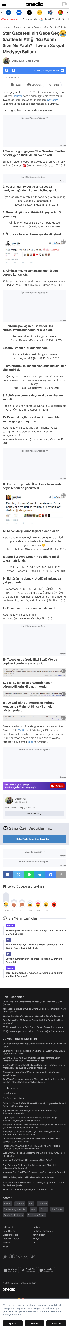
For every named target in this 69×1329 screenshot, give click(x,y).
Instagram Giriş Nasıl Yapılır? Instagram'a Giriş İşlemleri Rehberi (34, 1172)
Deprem (20, 1203)
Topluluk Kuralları (11, 1238)
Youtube (42, 1203)
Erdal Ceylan (25, 60)
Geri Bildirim (9, 1231)
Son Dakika (57, 1209)
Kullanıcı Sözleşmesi (43, 1231)
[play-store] (29, 1270)
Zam (31, 1203)
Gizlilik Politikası (10, 1235)
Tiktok (44, 1209)
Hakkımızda (8, 1227)
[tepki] (6, 904)
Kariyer (36, 1227)
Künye (36, 1238)
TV (8, 940)
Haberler (7, 27)
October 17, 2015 (55, 165)
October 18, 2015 (37, 409)
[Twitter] (19, 1256)
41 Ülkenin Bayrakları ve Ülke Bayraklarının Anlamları (28, 1177)
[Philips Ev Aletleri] (19, 12)
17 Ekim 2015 (52, 226)
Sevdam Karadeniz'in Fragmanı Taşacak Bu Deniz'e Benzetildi (34, 960)
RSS (35, 1242)
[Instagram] (5, 1256)
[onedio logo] (33, 1289)
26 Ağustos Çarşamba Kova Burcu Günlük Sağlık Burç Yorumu (33, 1031)
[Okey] (29, 12)
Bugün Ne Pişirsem (13, 1215)
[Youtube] (25, 1256)
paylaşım (52, 99)
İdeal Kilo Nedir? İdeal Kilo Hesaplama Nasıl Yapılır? (27, 1160)
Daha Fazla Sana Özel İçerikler (32, 839)
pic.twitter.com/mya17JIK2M (48, 161)
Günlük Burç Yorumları (15, 1209)
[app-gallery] (47, 1270)
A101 (33, 1209)
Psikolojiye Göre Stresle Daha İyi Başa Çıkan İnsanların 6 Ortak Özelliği (36, 932)
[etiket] (62, 33)
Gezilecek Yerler (36, 1215)
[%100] (39, 12)
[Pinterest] (32, 1256)
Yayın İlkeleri (39, 1235)
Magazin (18, 27)
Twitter (18, 96)
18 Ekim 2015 (50, 204)
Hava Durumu (9, 1093)
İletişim (6, 1246)
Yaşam (10, 925)
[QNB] (50, 12)
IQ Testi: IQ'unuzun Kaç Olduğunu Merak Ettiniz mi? (28, 1189)
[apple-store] (11, 1270)
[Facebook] (12, 1256)
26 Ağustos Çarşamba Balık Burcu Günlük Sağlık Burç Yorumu (33, 1027)
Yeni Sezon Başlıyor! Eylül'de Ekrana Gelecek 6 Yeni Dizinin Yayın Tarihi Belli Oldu (34, 946)
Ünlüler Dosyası (34, 27)
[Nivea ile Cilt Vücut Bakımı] (8, 12)
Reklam (6, 1242)
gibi (30, 741)
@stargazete (43, 200)
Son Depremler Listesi (13, 1098)
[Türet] (60, 12)
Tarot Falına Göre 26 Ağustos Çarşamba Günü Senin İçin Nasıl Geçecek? (34, 974)
